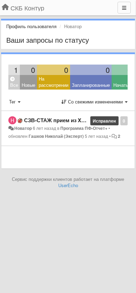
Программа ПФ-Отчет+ (83, 128)
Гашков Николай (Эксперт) (56, 136)
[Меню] (124, 8)
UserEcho (68, 185)
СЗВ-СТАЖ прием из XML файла (65, 120)
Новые (28, 85)
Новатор (23, 128)
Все (14, 85)
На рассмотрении (53, 82)
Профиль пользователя (31, 26)
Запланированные (91, 85)
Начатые (122, 85)
